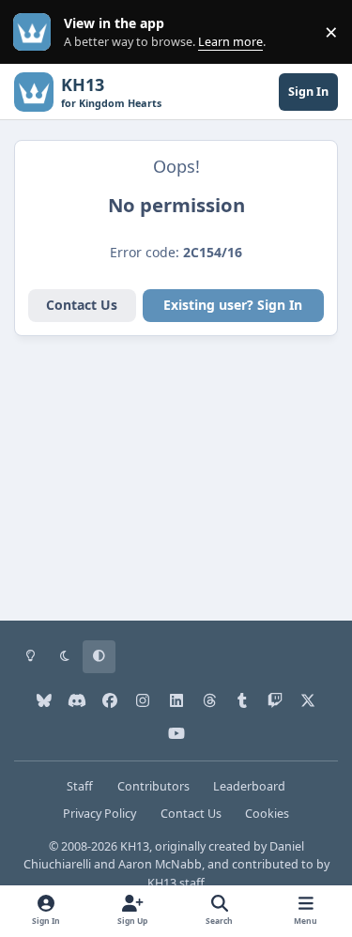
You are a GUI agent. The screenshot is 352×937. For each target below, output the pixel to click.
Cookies (267, 814)
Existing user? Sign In (232, 305)
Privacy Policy (99, 814)
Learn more (36, 32)
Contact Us (81, 305)
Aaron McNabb (160, 864)
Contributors (153, 786)
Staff (80, 786)
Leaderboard (249, 786)
